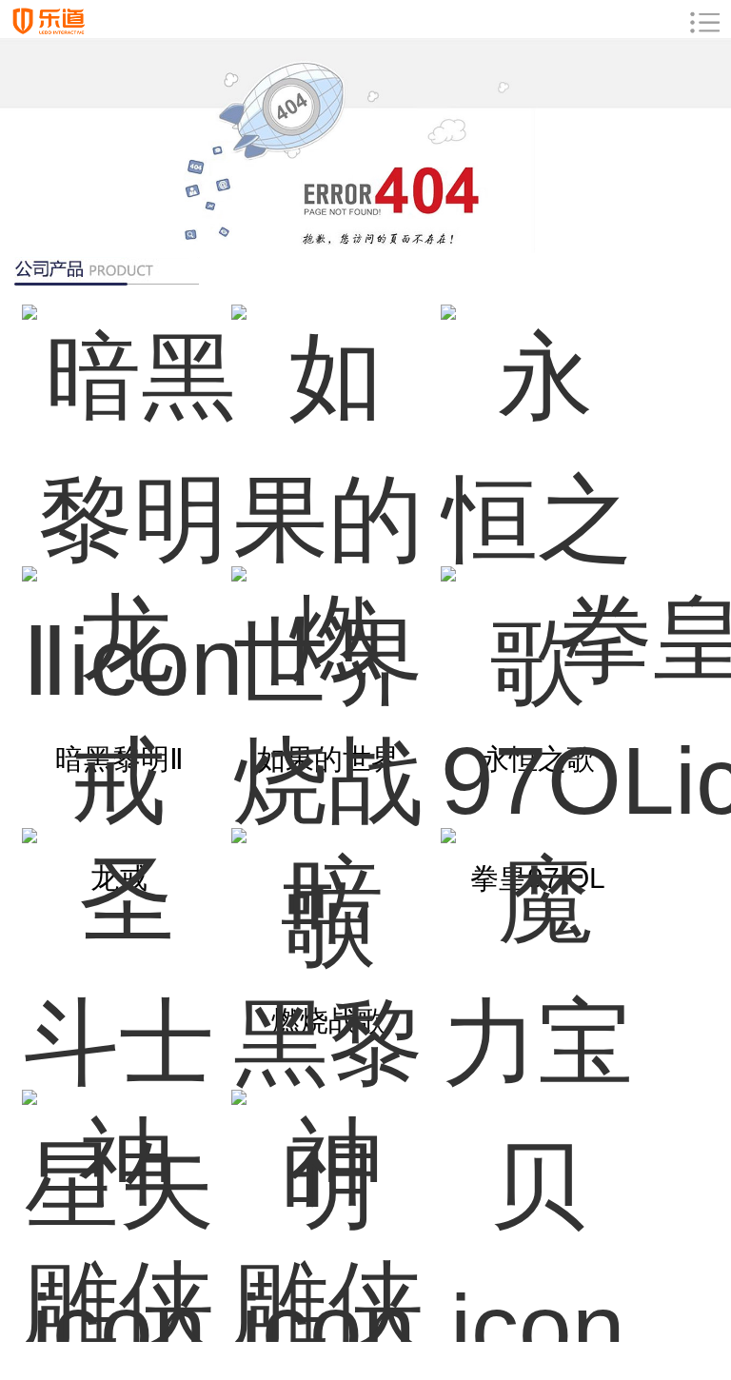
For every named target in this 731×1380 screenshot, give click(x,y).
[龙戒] (119, 687)
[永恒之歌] (537, 426)
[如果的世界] (328, 426)
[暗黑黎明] (328, 949)
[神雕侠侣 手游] (119, 1211)
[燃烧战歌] (328, 687)
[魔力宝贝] (537, 949)
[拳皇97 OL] (537, 687)
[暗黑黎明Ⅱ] (119, 426)
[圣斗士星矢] (119, 949)
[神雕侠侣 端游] (328, 1211)
